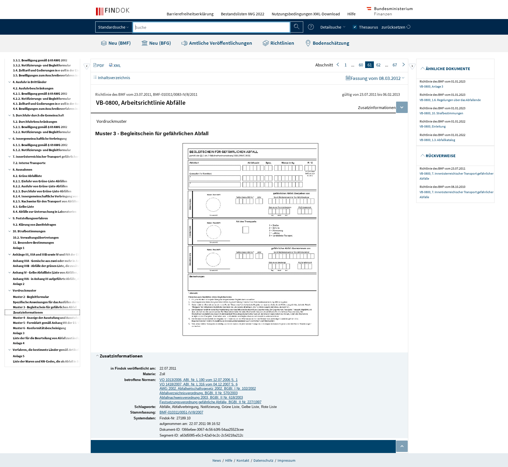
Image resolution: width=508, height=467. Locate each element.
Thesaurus (368, 27)
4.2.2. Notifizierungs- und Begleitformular (42, 99)
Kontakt (243, 460)
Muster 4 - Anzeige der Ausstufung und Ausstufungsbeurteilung (56, 318)
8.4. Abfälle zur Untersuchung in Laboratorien (44, 212)
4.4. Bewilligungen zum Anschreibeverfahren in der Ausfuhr (54, 109)
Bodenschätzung (330, 43)
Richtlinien (281, 43)
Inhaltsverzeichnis (113, 77)
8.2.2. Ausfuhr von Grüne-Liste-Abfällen (40, 186)
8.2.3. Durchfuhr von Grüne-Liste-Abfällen (42, 191)
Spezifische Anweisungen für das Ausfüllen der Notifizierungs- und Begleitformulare (70, 302)
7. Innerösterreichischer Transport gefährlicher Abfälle (51, 156)
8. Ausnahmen (22, 169)
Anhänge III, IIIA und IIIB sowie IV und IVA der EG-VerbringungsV (57, 254)
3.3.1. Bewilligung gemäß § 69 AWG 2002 (40, 60)
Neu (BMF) (119, 43)
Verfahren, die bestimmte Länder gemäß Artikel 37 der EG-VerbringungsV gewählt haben (74, 350)
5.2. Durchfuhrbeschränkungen (35, 122)
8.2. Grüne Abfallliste (27, 176)
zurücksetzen (394, 27)
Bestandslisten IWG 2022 (242, 13)
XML (117, 65)
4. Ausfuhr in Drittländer (30, 82)
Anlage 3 (18, 333)
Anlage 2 (18, 284)
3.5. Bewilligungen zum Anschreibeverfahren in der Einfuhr (53, 75)
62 (378, 65)
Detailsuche (331, 27)
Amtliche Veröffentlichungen (220, 43)
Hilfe (351, 13)
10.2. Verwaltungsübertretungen (36, 237)
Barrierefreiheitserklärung (190, 13)
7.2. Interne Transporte (29, 163)
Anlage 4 (18, 343)
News (216, 460)
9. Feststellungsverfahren (30, 218)
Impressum (287, 460)
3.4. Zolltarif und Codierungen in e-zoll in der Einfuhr (49, 70)
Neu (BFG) (159, 43)
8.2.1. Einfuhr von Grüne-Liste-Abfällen (40, 181)
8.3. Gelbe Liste (23, 206)
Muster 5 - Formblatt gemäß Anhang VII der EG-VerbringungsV (55, 323)
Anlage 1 (18, 248)
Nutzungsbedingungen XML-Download (306, 13)
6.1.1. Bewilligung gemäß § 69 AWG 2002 (40, 145)
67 (395, 65)
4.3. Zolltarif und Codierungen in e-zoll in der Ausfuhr (49, 104)
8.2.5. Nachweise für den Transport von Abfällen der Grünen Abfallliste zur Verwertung (72, 201)
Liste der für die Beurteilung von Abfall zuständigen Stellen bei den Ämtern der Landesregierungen (80, 338)
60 (361, 65)
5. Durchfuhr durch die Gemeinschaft (38, 115)
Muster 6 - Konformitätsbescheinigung (39, 328)
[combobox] (211, 27)
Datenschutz (263, 460)
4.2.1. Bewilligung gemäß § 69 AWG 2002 (40, 94)
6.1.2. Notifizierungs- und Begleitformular (42, 150)
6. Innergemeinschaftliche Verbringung (40, 138)
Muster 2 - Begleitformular (31, 297)
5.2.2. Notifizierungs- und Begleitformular (42, 132)
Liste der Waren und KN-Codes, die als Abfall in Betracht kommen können (63, 361)
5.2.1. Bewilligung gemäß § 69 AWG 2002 (40, 127)
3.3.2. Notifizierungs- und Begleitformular (42, 65)
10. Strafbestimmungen (29, 231)
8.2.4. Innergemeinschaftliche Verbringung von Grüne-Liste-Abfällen (60, 196)
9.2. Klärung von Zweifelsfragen (34, 224)
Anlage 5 (18, 356)
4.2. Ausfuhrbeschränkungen (33, 88)
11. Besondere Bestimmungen (33, 242)
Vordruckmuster (24, 290)
